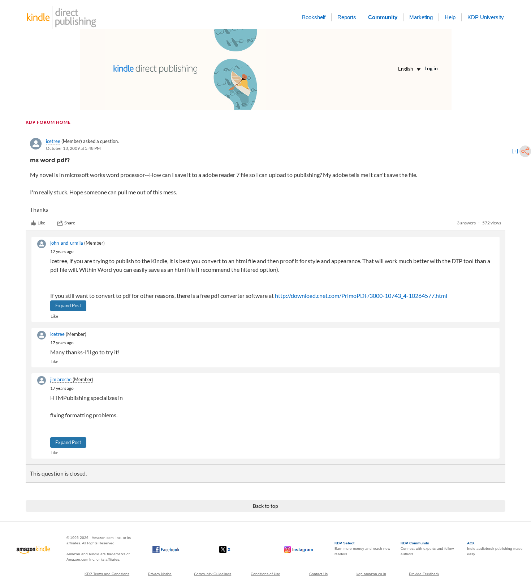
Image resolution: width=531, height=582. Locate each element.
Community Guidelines (212, 574)
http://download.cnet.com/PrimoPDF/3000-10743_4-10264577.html (361, 295)
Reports (346, 17)
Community (382, 17)
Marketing (421, 17)
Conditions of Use (265, 574)
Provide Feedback (424, 574)
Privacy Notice (160, 574)
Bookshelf (313, 17)
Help (450, 17)
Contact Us (318, 574)
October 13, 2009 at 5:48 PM (73, 148)
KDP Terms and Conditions (107, 574)
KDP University (485, 17)
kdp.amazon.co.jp (371, 574)
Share (69, 222)
